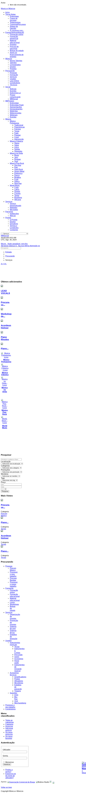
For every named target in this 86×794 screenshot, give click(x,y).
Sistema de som (13, 627)
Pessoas (13, 73)
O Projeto (13, 220)
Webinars (13, 115)
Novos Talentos (16, 61)
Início (7, 12)
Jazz (16, 157)
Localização (6, 462)
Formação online (16, 34)
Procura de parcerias (14, 48)
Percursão (18, 655)
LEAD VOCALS (5, 292)
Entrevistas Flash (17, 105)
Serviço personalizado (15, 205)
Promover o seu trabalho (10, 706)
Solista (17, 149)
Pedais (17, 679)
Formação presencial (14, 37)
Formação (14, 75)
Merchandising (20, 703)
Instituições (14, 214)
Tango (16, 195)
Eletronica (18, 173)
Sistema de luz (13, 632)
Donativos (14, 224)
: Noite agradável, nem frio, (14, 244)
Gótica (16, 181)
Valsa (16, 145)
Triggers (17, 691)
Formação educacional (15, 595)
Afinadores (18, 681)
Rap (16, 167)
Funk (16, 179)
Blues (16, 155)
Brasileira (18, 197)
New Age (18, 183)
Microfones (18, 683)
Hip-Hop (17, 165)
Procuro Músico (13, 569)
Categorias (5, 466)
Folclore (17, 129)
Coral (16, 137)
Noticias (13, 89)
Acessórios (18, 659)
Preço (3, 482)
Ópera (16, 143)
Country (17, 193)
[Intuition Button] (54, 782)
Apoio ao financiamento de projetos (17, 55)
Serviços (13, 77)
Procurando (10, 71)
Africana (17, 200)
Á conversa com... (17, 30)
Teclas (16, 647)
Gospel (17, 191)
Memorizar (9, 762)
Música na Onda (16, 153)
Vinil (16, 701)
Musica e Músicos (8, 9)
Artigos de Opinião (14, 27)
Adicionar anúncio (9, 729)
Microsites (14, 210)
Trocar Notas (10, 14)
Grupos (13, 67)
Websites (13, 208)
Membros (4, 474)
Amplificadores (20, 677)
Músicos (8, 59)
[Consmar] (21, 782)
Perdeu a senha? (9, 771)
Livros (12, 602)
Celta (16, 187)
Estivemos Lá (15, 93)
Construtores (15, 83)
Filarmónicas (19, 127)
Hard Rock (18, 169)
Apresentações (16, 107)
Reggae (17, 159)
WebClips (14, 111)
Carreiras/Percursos (18, 24)
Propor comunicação (15, 96)
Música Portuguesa (14, 122)
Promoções (5, 470)
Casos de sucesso (13, 19)
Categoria (9, 724)
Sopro (16, 657)
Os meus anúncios (9, 733)
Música (8, 119)
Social (7, 87)
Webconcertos (15, 113)
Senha (5, 756)
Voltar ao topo (6, 787)
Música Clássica (16, 141)
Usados (13, 79)
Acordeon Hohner (6, 326)
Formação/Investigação (14, 32)
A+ (2, 264)
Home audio (16, 662)
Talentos (13, 63)
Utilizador (6, 750)
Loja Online (14, 81)
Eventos (13, 91)
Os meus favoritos (8, 737)
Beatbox (17, 177)
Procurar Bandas (13, 579)
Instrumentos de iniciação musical (19, 668)
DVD (16, 695)
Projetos (13, 45)
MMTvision (9, 101)
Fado (16, 133)
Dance (17, 175)
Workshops (14, 604)
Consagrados (15, 65)
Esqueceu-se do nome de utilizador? (10, 776)
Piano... (5, 348)
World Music (15, 185)
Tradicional (18, 125)
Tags (3, 478)
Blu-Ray (16, 698)
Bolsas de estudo (17, 51)
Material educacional (15, 42)
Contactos (14, 230)
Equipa (13, 222)
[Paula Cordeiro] (51, 782)
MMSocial (14, 99)
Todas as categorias (9, 721)
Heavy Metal (19, 171)
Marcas (13, 216)
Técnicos (13, 85)
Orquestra (18, 151)
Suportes (13, 693)
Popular (17, 135)
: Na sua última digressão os (20, 246)
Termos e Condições (14, 227)
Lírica (16, 147)
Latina (16, 189)
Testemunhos (15, 22)
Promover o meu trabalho (14, 574)
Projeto (8, 218)
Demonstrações (16, 109)
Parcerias (9, 212)
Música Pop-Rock (17, 163)
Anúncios (9, 726)
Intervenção (19, 139)
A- (6, 264)
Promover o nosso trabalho (14, 584)
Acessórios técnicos (14, 674)
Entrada (8, 252)
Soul (16, 161)
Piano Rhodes (5, 338)
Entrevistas (14, 16)
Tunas (16, 131)
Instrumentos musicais (15, 644)
